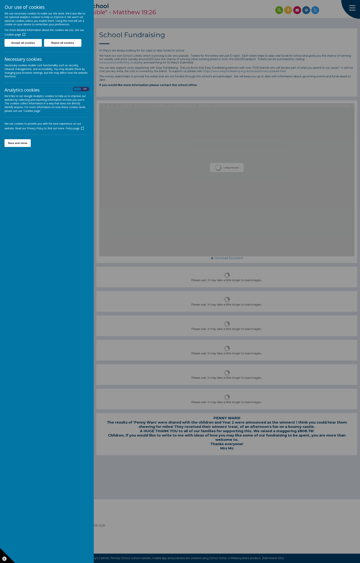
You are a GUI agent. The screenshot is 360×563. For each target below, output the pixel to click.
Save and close (17, 143)
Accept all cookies (23, 42)
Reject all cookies (62, 42)
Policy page (73, 128)
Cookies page (12, 34)
